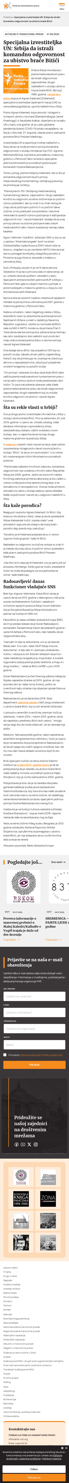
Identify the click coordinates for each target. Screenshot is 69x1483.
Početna (7, 17)
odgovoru (11, 444)
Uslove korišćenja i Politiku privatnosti (41, 1055)
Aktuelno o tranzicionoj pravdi (24, 34)
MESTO (7, 1037)
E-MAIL (7, 1005)
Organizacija (10, 1021)
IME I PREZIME (10, 989)
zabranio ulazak (27, 702)
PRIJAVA (34, 1065)
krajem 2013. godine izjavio (33, 765)
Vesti (7, 912)
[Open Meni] (62, 7)
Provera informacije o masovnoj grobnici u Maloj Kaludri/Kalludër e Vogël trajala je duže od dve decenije (22, 927)
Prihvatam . (35, 1055)
